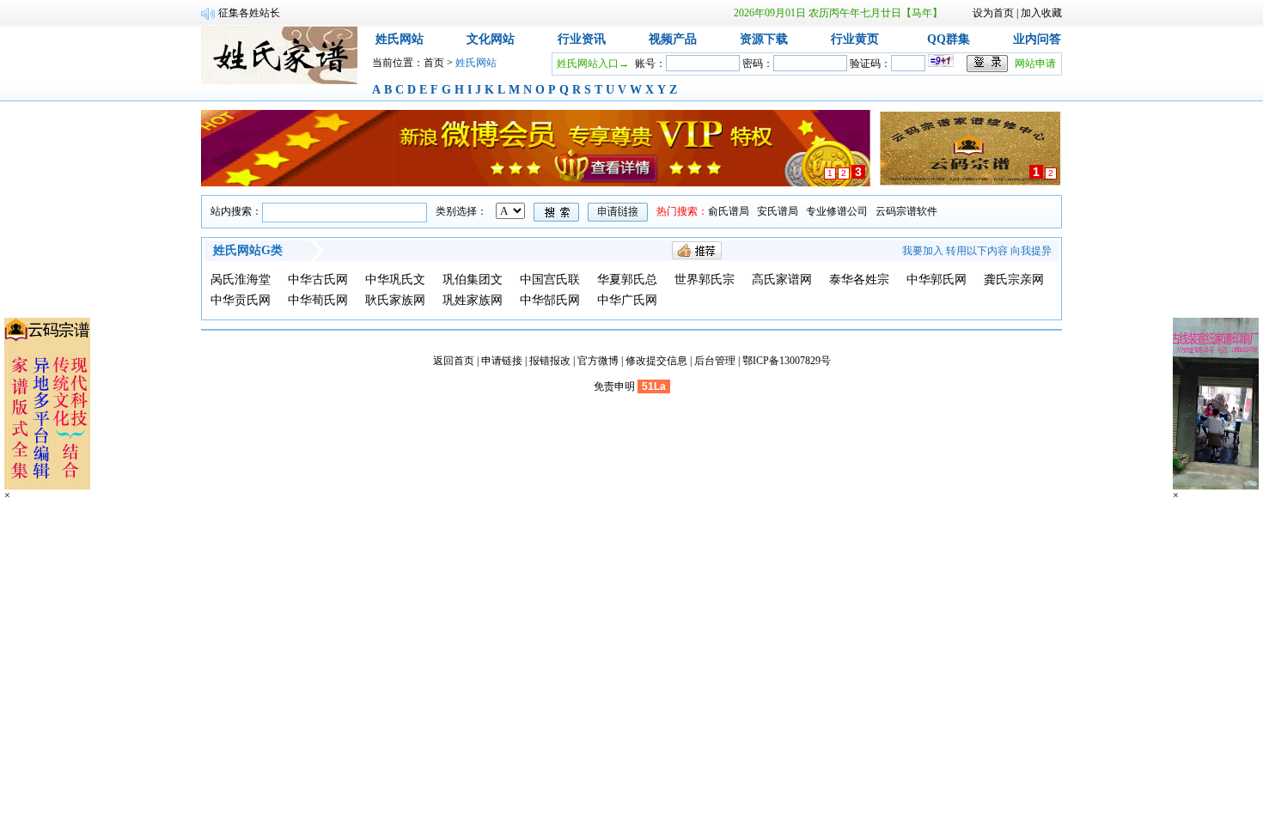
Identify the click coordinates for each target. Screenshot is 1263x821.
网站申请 (1035, 64)
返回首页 (453, 361)
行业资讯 (582, 39)
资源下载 (764, 39)
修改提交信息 (656, 361)
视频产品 (673, 39)
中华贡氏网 (240, 300)
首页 (434, 63)
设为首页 (993, 13)
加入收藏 (1041, 13)
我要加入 (922, 251)
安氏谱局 (777, 211)
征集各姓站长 (249, 13)
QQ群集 (948, 39)
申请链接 (501, 361)
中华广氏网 (627, 300)
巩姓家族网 (472, 300)
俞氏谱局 (728, 211)
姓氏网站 (399, 39)
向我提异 (1031, 251)
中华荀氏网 (318, 300)
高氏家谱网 (782, 279)
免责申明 (614, 386)
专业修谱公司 (837, 211)
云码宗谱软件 (906, 211)
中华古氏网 (318, 279)
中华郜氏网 (550, 300)
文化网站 (491, 39)
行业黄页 (855, 39)
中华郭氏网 (936, 279)
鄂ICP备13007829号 (786, 361)
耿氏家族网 (395, 300)
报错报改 (549, 361)
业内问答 (1037, 39)
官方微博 (598, 361)
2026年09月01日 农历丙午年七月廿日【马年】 (838, 13)
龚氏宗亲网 (1014, 279)
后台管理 (714, 361)
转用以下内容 (977, 251)
